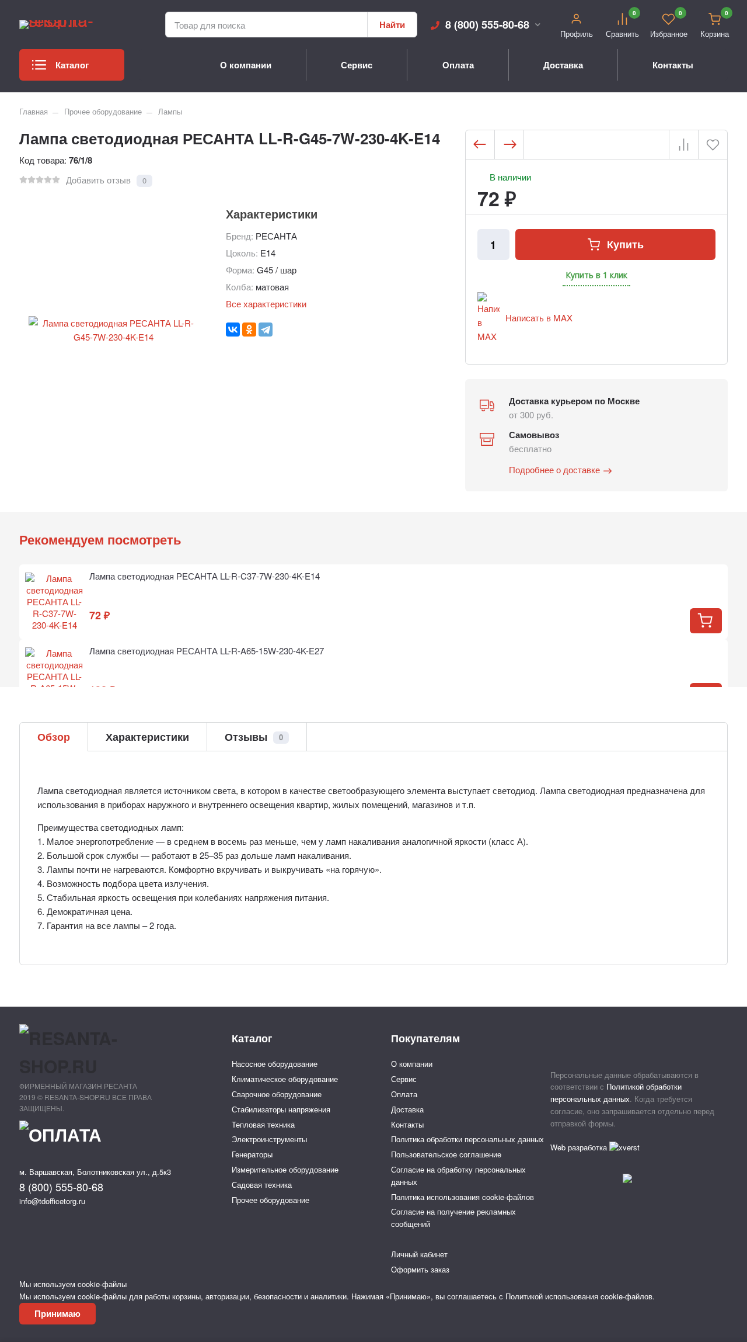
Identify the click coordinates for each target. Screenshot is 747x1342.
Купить (625, 244)
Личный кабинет (419, 1254)
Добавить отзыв (98, 180)
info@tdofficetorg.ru (52, 1200)
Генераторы (252, 1154)
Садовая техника (262, 1184)
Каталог (72, 64)
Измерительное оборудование (285, 1169)
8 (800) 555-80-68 (487, 24)
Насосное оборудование (274, 1063)
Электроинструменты (269, 1139)
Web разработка (579, 1147)
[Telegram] (266, 330)
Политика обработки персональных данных (467, 1139)
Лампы (170, 111)
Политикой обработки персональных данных (616, 1092)
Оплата (458, 64)
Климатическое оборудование (285, 1078)
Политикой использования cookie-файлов (578, 1296)
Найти (392, 24)
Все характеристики (266, 303)
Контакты (672, 64)
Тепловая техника (263, 1124)
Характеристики (147, 736)
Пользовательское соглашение (446, 1154)
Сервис (356, 64)
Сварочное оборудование (277, 1094)
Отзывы (254, 736)
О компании (245, 64)
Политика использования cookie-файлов (462, 1196)
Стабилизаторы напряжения (281, 1109)
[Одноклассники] (249, 330)
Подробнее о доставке (554, 469)
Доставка (563, 64)
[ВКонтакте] (233, 330)
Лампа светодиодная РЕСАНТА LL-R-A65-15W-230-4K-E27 (206, 650)
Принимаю (57, 1313)
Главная (33, 111)
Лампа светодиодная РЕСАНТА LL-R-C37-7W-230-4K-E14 (204, 576)
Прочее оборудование (103, 111)
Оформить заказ (420, 1269)
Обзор (53, 736)
